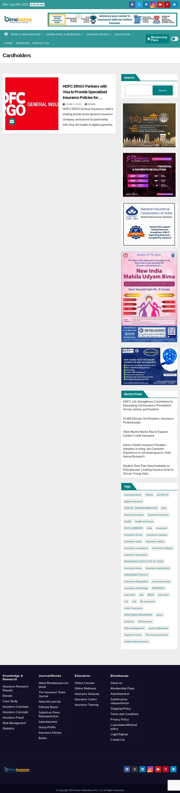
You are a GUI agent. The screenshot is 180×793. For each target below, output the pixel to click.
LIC (126, 601)
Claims (149, 494)
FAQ (163, 508)
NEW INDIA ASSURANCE (138, 614)
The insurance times (156, 634)
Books (43, 738)
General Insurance (158, 514)
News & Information (26, 34)
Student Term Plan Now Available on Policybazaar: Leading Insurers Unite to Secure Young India (148, 469)
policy (159, 614)
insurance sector (161, 581)
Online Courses (85, 683)
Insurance (161, 528)
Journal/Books (98, 34)
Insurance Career (86, 699)
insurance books (133, 534)
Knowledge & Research (64, 34)
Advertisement (48, 721)
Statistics (8, 728)
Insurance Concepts (15, 712)
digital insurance (133, 501)
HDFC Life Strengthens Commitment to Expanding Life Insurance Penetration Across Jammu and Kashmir (148, 405)
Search (129, 77)
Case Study (10, 701)
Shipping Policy (121, 708)
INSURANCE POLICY (136, 574)
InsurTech (129, 594)
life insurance (147, 601)
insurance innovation (135, 554)
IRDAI (150, 594)
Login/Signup (119, 734)
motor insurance (133, 608)
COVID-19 (162, 494)
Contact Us (40, 43)
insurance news (133, 568)
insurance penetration (158, 568)
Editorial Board (48, 707)
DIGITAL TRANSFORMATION (140, 508)
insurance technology (136, 588)
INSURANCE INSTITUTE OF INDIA (143, 561)
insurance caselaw (157, 534)
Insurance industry (162, 548)
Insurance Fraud (13, 717)
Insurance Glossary (87, 693)
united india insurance (136, 641)
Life (134, 601)
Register (22, 43)
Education (123, 34)
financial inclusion (134, 514)
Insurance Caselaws (16, 706)
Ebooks (7, 695)
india (149, 528)
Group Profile (47, 727)
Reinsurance (145, 621)
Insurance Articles (50, 732)
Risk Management (14, 723)
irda (141, 594)
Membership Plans (122, 688)
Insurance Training (87, 704)
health (127, 521)
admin (91, 104)
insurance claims (155, 541)
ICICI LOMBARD (133, 528)
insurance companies (136, 548)
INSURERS (158, 588)
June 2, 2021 (74, 104)
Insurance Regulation (136, 581)
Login (8, 43)
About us (116, 683)
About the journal (49, 701)
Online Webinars (85, 688)
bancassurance (132, 494)
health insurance (144, 521)
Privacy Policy (120, 719)
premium (129, 621)
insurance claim (133, 541)
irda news (163, 594)
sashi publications (158, 628)
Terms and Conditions (125, 714)
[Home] (6, 34)
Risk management (134, 628)
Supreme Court (132, 634)
